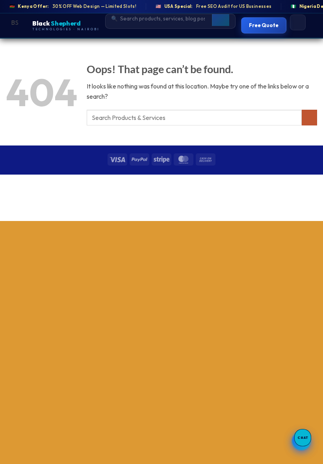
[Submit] (309, 117)
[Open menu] (298, 22)
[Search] (220, 18)
